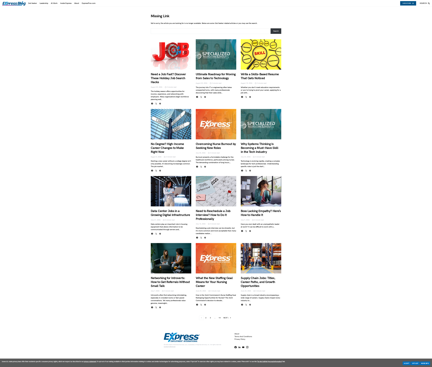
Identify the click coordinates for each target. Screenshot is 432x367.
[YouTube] (243, 347)
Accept (406, 363)
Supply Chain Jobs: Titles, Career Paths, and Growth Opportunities (258, 282)
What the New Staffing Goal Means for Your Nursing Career (214, 282)
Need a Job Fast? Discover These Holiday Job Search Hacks (168, 78)
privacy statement (90, 361)
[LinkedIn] (239, 347)
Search (276, 31)
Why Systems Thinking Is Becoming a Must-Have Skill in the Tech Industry (259, 148)
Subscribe (407, 3)
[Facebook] (235, 347)
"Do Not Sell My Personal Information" (269, 361)
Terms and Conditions (243, 337)
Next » (226, 318)
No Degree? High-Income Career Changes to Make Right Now (167, 148)
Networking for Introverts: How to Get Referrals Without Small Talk (170, 282)
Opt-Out (415, 363)
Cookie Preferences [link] (169, 347)
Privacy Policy (239, 339)
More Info (425, 363)
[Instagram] (247, 347)
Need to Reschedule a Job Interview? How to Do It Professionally (213, 215)
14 (219, 318)
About (236, 334)
